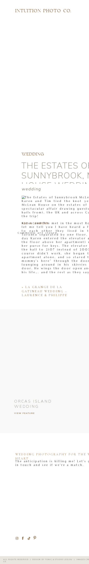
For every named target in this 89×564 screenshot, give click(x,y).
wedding (33, 154)
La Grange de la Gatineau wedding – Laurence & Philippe (44, 291)
